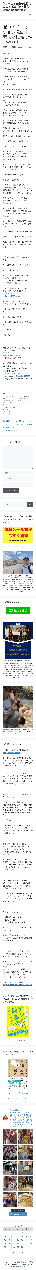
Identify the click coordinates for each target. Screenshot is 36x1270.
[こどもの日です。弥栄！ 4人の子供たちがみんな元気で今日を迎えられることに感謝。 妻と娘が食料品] (10, 1136)
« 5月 (15, 1253)
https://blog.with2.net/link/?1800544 (17, 376)
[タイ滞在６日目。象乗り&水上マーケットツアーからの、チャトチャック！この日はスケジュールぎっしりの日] (25, 1183)
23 (22, 1243)
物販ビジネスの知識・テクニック (18, 421)
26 (5, 1247)
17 (26, 1240)
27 (9, 1247)
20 (9, 1243)
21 (14, 1243)
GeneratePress (19, 1267)
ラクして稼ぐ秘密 (23, 396)
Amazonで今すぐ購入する (18, 1098)
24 (27, 1243)
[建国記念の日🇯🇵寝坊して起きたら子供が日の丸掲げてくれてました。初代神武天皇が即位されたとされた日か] (10, 1183)
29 (18, 1247)
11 (31, 1236)
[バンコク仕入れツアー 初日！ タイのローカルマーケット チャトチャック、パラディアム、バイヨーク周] (25, 1168)
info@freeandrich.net (11, 753)
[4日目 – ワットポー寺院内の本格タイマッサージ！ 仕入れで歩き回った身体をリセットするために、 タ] (25, 1152)
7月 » (21, 1253)
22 (18, 1243)
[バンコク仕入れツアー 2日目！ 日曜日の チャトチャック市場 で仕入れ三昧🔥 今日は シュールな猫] (10, 1168)
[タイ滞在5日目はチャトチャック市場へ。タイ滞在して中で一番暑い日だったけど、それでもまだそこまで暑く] (10, 1199)
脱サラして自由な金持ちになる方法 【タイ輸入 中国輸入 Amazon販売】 (17, 6)
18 (31, 1240)
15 (18, 1240)
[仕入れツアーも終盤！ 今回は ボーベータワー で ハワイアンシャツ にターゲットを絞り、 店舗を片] (25, 1136)
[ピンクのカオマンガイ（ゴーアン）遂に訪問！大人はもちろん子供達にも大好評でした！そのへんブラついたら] (25, 1199)
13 (9, 1240)
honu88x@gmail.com (11, 283)
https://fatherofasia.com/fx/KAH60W (17, 985)
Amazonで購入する (18, 1040)
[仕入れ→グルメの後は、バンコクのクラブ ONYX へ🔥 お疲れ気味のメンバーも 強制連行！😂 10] (10, 1152)
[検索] (30, 504)
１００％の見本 (12, 431)
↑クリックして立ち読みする (18, 1093)
